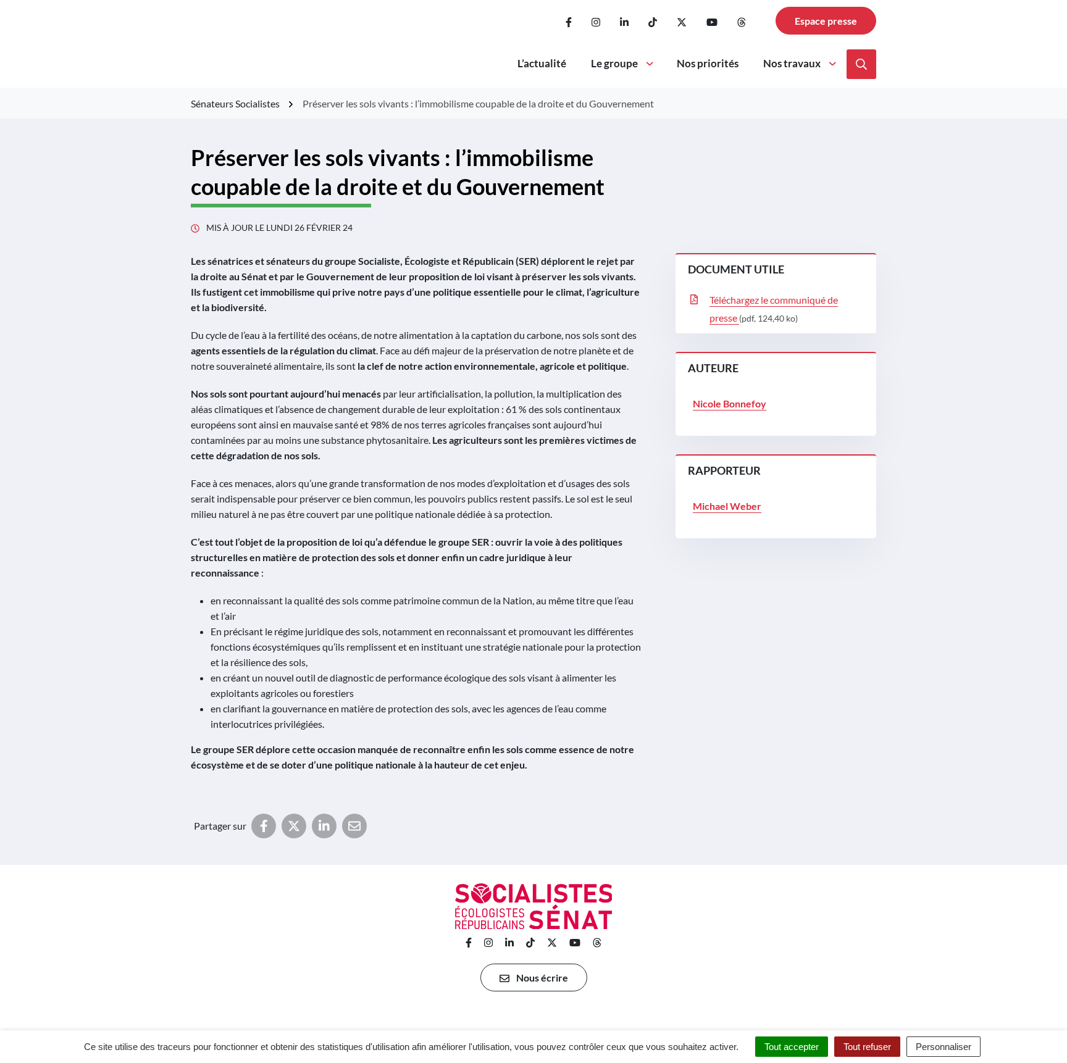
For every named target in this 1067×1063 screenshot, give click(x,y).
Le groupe (614, 63)
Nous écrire (541, 977)
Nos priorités (708, 63)
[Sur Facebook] (263, 826)
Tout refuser (867, 1046)
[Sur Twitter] (294, 826)
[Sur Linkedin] (324, 826)
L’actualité (541, 63)
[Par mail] (354, 826)
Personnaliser (943, 1046)
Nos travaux (792, 63)
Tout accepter (791, 1046)
